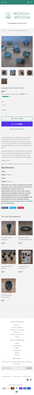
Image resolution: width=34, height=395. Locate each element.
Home (3, 30)
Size (2, 101)
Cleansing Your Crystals (17, 330)
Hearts (17, 348)
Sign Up (29, 368)
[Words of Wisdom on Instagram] (31, 380)
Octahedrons (17, 350)
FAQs (17, 337)
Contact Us (17, 332)
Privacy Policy (17, 376)
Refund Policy (27, 376)
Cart (31, 2)
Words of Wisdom (18, 385)
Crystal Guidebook (17, 327)
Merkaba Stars (17, 346)
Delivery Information (17, 334)
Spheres (17, 353)
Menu (5, 2)
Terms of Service (6, 376)
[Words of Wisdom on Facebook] (28, 380)
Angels (17, 343)
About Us (17, 325)
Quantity (4, 110)
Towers (17, 355)
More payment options (17, 129)
